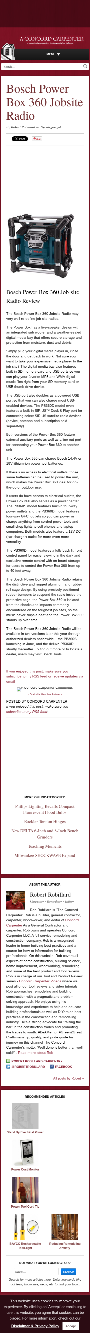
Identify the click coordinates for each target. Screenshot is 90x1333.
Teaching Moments (45, 846)
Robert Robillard (23, 127)
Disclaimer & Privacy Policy (35, 1326)
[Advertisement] (45, 177)
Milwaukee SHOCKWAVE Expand (44, 855)
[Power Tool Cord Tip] (25, 1202)
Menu (51, 54)
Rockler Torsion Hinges (45, 821)
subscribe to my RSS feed (26, 712)
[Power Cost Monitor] (25, 1165)
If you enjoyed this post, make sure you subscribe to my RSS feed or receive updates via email (44, 676)
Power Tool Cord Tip (25, 1206)
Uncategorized (50, 127)
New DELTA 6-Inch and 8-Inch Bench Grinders (45, 834)
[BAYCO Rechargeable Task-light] (25, 1239)
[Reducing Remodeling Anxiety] (65, 1239)
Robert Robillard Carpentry (37, 1061)
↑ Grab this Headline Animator (45, 694)
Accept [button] (71, 1326)
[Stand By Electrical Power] (25, 1128)
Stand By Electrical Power (25, 1132)
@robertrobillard (28, 1067)
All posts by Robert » (68, 1078)
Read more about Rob (35, 1053)
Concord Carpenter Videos (40, 981)
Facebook (63, 1067)
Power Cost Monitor (25, 1169)
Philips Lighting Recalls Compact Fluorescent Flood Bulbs (44, 809)
